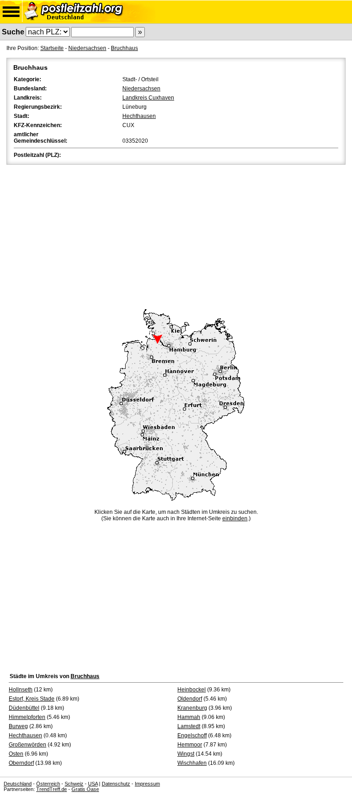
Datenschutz (116, 783)
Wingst (185, 754)
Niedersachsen (87, 48)
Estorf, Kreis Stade (32, 699)
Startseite (52, 48)
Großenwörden (27, 744)
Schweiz (74, 783)
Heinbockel (191, 689)
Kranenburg (192, 708)
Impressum (147, 783)
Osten (16, 754)
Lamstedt (188, 726)
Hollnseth (21, 689)
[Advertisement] (176, 235)
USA (93, 783)
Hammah (188, 717)
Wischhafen (192, 763)
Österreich (48, 783)
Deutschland (18, 783)
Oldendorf (189, 699)
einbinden (235, 518)
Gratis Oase (85, 789)
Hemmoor (189, 744)
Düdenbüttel (24, 708)
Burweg (18, 726)
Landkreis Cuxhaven (148, 98)
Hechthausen (139, 116)
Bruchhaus (124, 48)
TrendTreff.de (51, 789)
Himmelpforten (27, 717)
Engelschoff (192, 735)
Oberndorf (21, 763)
